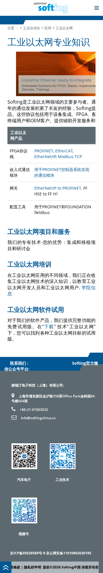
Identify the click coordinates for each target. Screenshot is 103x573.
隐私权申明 (32, 567)
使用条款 (13, 567)
